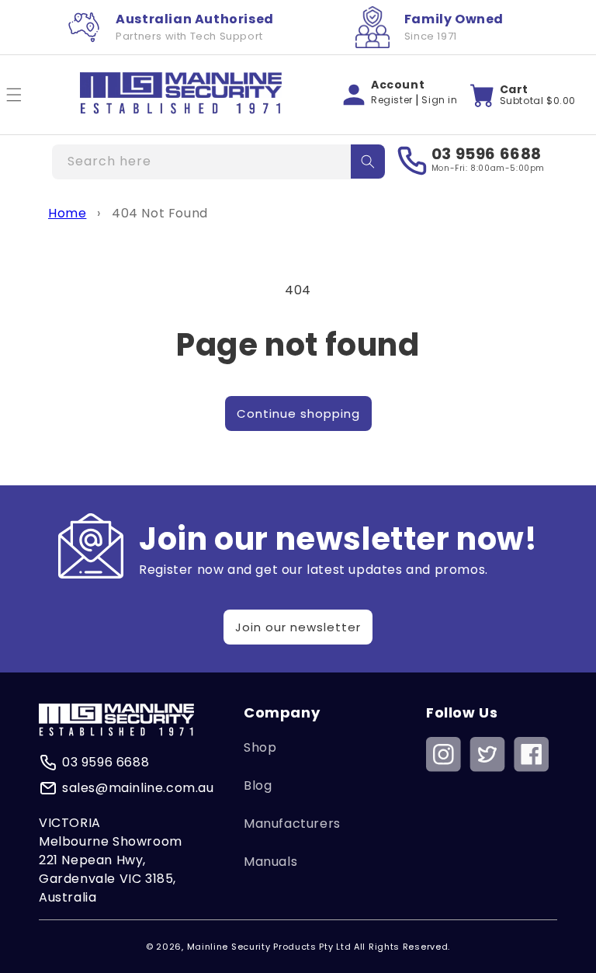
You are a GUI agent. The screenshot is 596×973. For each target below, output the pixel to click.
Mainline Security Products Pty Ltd (269, 946)
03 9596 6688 (486, 154)
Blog (258, 785)
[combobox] (218, 161)
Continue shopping (298, 413)
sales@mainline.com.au (138, 788)
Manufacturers (292, 823)
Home (67, 213)
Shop (260, 747)
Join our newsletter (298, 627)
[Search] (368, 161)
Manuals (270, 861)
